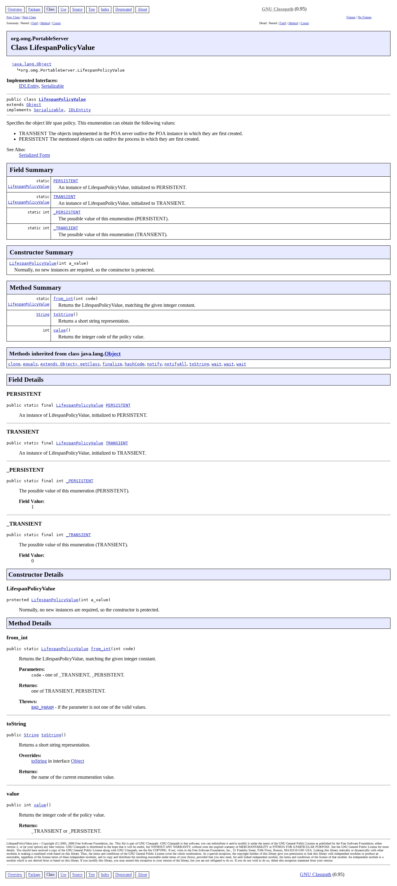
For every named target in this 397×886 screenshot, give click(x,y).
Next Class (29, 17)
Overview (15, 9)
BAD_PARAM (42, 707)
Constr (56, 23)
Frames (350, 17)
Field (34, 23)
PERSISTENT (65, 181)
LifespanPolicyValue (62, 99)
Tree (91, 9)
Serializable (52, 86)
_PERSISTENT (67, 212)
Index (105, 9)
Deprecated (123, 9)
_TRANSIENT (65, 228)
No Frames (365, 17)
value (59, 330)
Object (33, 104)
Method (45, 23)
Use (63, 9)
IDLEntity (29, 86)
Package (34, 9)
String (42, 314)
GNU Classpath (277, 9)
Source (77, 9)
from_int (63, 298)
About (142, 9)
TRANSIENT (64, 196)
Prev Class (13, 17)
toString (63, 314)
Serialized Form (34, 155)
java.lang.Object (31, 64)
